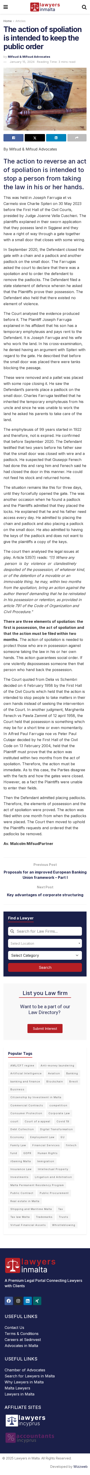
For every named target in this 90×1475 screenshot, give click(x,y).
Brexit (73, 1081)
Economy (17, 1137)
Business (17, 1089)
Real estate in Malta (24, 1201)
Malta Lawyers (17, 1388)
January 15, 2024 (22, 62)
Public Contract (21, 1193)
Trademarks (44, 1217)
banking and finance (25, 1081)
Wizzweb (80, 1467)
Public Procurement (54, 1193)
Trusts (63, 1217)
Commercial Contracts (26, 1105)
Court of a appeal (37, 1121)
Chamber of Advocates (25, 1370)
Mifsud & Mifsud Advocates (29, 56)
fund (13, 1153)
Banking (72, 1073)
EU (63, 1137)
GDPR (27, 1153)
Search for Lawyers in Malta (30, 1376)
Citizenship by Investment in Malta (35, 1097)
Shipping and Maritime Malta (31, 1209)
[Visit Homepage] (45, 7)
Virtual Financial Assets (28, 1225)
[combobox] (45, 931)
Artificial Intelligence (26, 1073)
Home (7, 21)
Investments (19, 1177)
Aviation (54, 1073)
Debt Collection (22, 1129)
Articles (20, 21)
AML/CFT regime (22, 1065)
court (14, 1121)
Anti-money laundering (57, 1065)
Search (45, 967)
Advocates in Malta (21, 1345)
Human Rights (48, 1153)
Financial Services (46, 1145)
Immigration (45, 1161)
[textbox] (45, 943)
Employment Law (42, 1137)
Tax (60, 1209)
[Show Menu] (5, 7)
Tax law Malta (20, 1217)
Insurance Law (21, 1169)
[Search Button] (84, 7)
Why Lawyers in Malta (24, 1382)
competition (58, 1105)
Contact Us (14, 1327)
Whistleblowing (63, 1225)
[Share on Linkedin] (56, 137)
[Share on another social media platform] (77, 137)
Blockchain (54, 1081)
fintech (71, 1145)
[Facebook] (9, 1301)
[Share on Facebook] (13, 137)
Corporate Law (59, 1113)
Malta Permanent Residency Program (37, 1185)
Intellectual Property (53, 1169)
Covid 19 (63, 1121)
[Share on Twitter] (35, 137)
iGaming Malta (20, 1161)
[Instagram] (18, 1301)
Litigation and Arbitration (53, 1177)
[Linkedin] (28, 1301)
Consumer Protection (26, 1113)
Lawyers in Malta (19, 1394)
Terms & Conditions (22, 1333)
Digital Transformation (56, 1129)
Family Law (18, 1145)
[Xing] (37, 1301)
